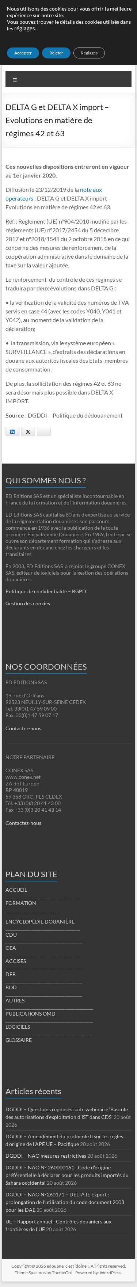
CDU (11, 935)
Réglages (89, 53)
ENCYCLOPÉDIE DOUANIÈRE (40, 921)
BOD (11, 987)
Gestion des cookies (27, 603)
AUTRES (14, 1000)
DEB (10, 974)
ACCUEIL (16, 890)
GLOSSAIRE (18, 1040)
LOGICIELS (17, 1027)
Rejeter (56, 53)
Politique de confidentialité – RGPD (45, 591)
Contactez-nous (23, 728)
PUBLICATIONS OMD (30, 1013)
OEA (10, 948)
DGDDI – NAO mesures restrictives (45, 1156)
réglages (24, 28)
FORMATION (20, 903)
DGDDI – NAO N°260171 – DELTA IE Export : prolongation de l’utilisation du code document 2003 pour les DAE (64, 1202)
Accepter (23, 53)
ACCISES (15, 961)
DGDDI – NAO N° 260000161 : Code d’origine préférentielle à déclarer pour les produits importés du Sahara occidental (67, 1175)
